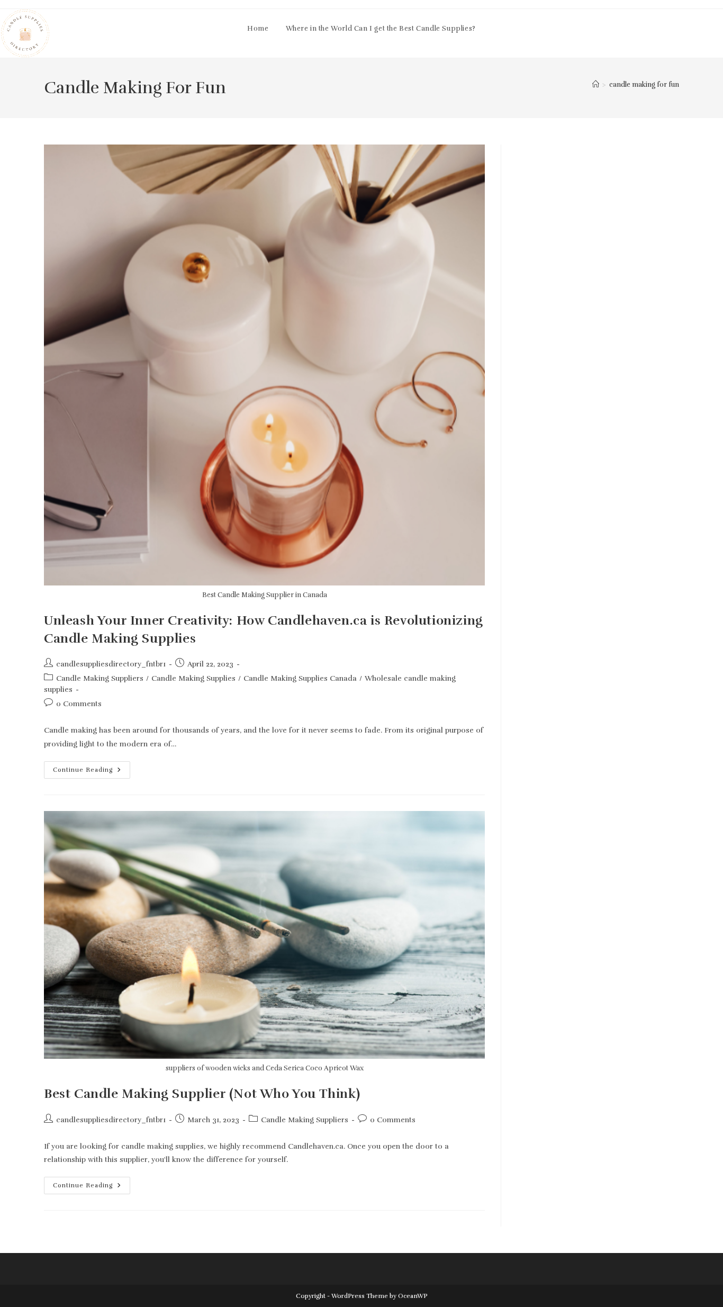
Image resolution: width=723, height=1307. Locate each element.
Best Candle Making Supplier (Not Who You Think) (202, 1094)
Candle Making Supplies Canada (300, 678)
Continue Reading (91, 772)
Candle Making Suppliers (99, 678)
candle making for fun (644, 84)
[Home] (595, 84)
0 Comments (79, 703)
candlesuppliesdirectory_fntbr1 (111, 664)
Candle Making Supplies (193, 678)
